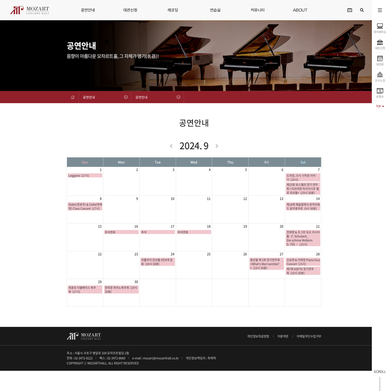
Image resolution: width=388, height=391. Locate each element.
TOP (379, 106)
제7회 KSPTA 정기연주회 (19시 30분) (300, 271)
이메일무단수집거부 (309, 336)
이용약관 (282, 336)
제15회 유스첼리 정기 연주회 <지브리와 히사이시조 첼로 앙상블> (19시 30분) (303, 188)
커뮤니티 (258, 10)
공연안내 (88, 10)
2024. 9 (194, 145)
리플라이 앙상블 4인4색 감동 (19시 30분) (157, 262)
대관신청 (130, 10)
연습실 (215, 10)
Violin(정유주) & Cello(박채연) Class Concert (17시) (85, 206)
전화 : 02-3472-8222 (80, 358)
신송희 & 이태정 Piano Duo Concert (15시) (303, 262)
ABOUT (300, 10)
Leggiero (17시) (79, 175)
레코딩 (173, 10)
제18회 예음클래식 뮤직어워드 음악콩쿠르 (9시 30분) (303, 206)
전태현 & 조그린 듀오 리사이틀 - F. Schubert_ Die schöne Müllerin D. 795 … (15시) (303, 238)
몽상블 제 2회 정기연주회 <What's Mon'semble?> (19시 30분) (265, 264)
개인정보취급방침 (258, 336)
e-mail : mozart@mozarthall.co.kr (155, 358)
